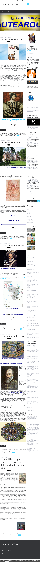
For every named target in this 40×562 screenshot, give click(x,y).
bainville (1, 134)
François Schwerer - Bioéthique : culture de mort (33, 297)
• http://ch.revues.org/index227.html (13, 308)
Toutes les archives (30, 222)
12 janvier (24, 449)
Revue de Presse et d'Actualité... (33, 333)
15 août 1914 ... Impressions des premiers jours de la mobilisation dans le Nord (12, 463)
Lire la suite (3, 129)
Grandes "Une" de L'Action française (32, 302)
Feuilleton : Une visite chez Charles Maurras (33, 292)
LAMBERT (29, 149)
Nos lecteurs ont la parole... (32, 320)
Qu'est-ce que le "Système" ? (32, 416)
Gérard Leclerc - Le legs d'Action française (33, 299)
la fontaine (4, 135)
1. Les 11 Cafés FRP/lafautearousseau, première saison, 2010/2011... (33, 440)
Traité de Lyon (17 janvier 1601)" (17, 314)
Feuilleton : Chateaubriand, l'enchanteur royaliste (32, 285)
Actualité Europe (30, 261)
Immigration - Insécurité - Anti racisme (32, 307)
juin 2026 (28, 210)
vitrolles (10, 135)
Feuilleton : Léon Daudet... (31, 290)
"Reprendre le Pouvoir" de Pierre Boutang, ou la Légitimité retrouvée (33, 421)
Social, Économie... (30, 336)
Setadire (28, 180)
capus (1, 535)
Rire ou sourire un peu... (31, 334)
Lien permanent (4, 133)
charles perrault (3, 450)
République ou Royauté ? (31, 329)
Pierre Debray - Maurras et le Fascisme (32, 324)
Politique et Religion (30, 327)
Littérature (29, 318)
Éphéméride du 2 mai (10, 142)
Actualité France (30, 262)
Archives (10, 550)
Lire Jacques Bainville (30, 317)
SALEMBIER (29, 143)
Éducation (29, 277)
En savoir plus (7, 561)
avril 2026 (29, 213)
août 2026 (29, 207)
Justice (28, 308)
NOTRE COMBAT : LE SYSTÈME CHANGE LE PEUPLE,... (33, 150)
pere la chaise (8, 328)
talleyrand (15, 134)
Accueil (3, 11)
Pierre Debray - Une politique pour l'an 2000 (33, 326)
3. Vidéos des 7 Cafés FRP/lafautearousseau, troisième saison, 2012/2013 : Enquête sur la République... (33, 433)
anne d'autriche (14, 328)
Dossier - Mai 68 (30, 276)
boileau (4, 451)
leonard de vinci (9, 237)
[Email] (28, 4)
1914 (14, 534)
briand (24, 534)
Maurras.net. (29, 108)
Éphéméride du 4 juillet (33, 193)
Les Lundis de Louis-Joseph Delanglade (32, 316)
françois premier (15, 237)
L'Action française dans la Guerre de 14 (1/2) (33, 311)
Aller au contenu (3, 1)
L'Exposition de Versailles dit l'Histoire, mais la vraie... (33, 446)
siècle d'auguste (3, 452)
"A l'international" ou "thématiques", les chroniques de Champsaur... (32, 418)
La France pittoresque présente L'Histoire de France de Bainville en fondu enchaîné (32, 443)
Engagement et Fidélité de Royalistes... (32, 281)
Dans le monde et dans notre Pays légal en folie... (32, 181)
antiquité (13, 451)
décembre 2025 (30, 219)
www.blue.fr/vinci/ (13, 215)
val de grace (6, 329)
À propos (10, 11)
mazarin (1, 329)
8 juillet (23, 133)
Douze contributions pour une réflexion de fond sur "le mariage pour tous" (33, 425)
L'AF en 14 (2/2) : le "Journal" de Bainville (32, 313)
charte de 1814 (10, 134)
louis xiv (21, 328)
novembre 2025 (30, 220)
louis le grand (21, 451)
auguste (9, 451)
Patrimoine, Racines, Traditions (32, 321)
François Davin (29, 137)
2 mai (23, 236)
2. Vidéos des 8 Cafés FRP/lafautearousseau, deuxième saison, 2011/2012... (33, 437)
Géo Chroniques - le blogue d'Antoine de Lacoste (33, 111)
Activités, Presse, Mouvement (32, 260)
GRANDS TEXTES (30, 303)
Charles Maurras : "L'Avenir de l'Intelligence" (32, 449)
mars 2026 (29, 215)
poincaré (21, 534)
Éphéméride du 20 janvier (12, 245)
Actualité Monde (30, 264)
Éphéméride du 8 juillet (11, 39)
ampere (13, 329)
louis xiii (18, 328)
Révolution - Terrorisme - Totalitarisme (31, 331)
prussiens (17, 534)
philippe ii (6, 238)
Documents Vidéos (30, 274)
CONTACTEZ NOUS (30, 53)
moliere (9, 329)
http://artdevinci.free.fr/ (13, 220)
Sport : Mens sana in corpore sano (33, 337)
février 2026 (29, 216)
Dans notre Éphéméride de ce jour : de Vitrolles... (32, 162)
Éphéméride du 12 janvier (12, 336)
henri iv (3, 238)
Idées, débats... (30, 305)
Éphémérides (15, 133)
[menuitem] (3, 11)
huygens (13, 135)
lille (22, 237)
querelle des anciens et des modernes (13, 450)
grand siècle (9, 452)
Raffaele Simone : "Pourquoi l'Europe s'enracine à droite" (33, 451)
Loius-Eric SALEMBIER (31, 168)
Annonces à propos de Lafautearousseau (31, 266)
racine (7, 451)
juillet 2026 (29, 209)
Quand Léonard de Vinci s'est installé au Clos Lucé (13, 224)
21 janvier (24, 327)
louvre (25, 328)
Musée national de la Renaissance (16, 392)
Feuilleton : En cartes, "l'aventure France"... (33, 287)
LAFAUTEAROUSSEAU (9, 4)
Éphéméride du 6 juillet (33, 187)
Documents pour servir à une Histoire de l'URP (33, 273)
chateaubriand (19, 134)
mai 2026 (28, 212)
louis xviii (5, 134)
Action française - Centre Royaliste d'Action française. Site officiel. (33, 105)
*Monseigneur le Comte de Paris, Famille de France (33, 258)
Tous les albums (29, 251)
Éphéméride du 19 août (33, 144)
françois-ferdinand (13, 535)
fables (7, 135)
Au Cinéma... (29, 268)
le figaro (4, 535)
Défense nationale (30, 269)
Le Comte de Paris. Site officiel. (32, 107)
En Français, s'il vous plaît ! (31, 279)
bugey (4, 328)
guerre (11, 534)
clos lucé (20, 237)
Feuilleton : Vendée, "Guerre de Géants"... (32, 295)
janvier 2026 (29, 217)
